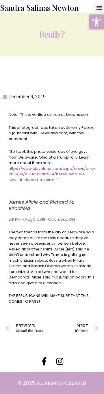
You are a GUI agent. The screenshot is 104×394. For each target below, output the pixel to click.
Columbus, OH (61, 219)
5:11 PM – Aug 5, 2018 (27, 219)
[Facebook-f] (44, 361)
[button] (96, 21)
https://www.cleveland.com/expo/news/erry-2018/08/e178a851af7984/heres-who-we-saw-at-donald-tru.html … (52, 174)
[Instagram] (60, 361)
